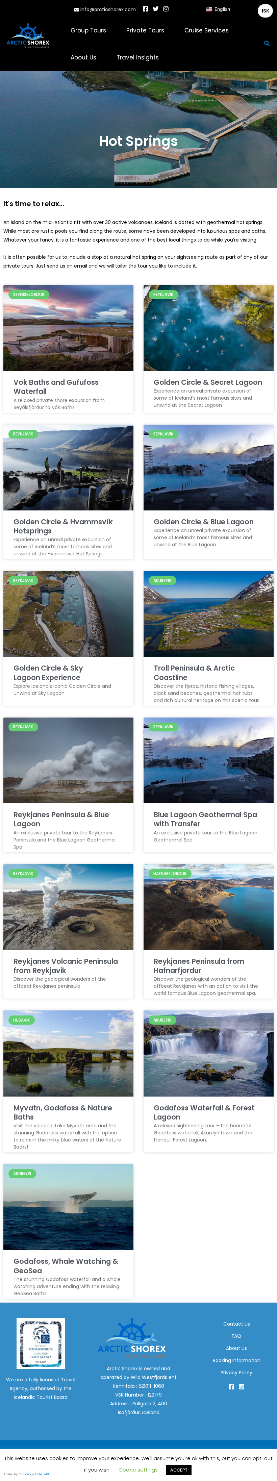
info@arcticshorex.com (107, 9)
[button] (267, 44)
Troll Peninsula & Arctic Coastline (194, 672)
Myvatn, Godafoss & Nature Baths (63, 1112)
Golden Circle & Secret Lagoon (208, 382)
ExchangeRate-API (34, 1474)
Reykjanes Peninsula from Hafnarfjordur (199, 965)
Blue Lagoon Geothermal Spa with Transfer (205, 819)
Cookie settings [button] (138, 1469)
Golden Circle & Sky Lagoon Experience (48, 672)
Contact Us (236, 1324)
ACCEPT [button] (178, 1470)
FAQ (236, 1336)
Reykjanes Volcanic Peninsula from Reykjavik (66, 965)
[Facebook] (146, 9)
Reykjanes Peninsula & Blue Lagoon (61, 819)
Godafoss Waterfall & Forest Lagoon (204, 1112)
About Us (236, 1348)
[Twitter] (156, 9)
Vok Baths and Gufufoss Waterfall (56, 386)
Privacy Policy (236, 1372)
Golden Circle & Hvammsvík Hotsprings (63, 526)
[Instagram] (166, 9)
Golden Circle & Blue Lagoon (204, 522)
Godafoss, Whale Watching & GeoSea (66, 1265)
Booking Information (236, 1360)
